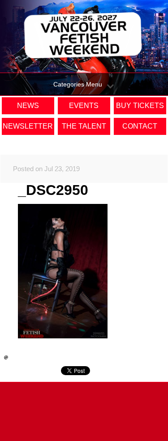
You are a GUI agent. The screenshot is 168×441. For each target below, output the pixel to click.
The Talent (84, 126)
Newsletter (28, 126)
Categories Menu (77, 84)
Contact (139, 126)
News (28, 105)
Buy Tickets (140, 105)
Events (84, 105)
